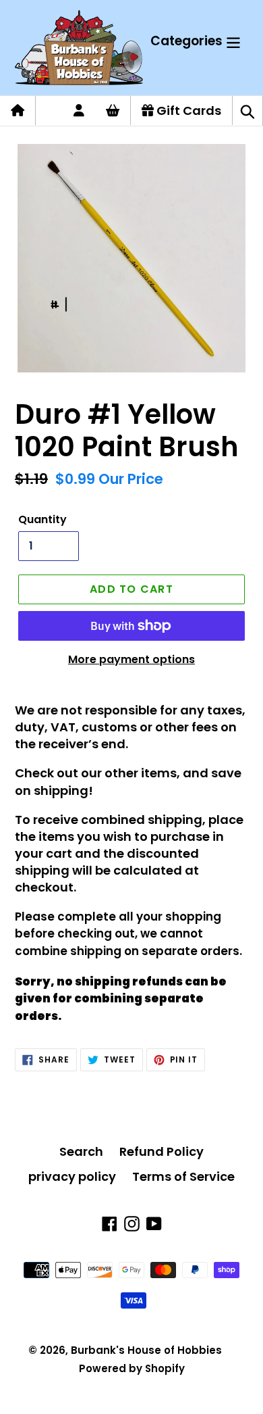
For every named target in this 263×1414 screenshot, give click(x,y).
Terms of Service (183, 1176)
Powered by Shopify (132, 1368)
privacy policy (72, 1176)
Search (81, 1151)
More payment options (131, 659)
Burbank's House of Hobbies (146, 1350)
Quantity (42, 519)
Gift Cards (187, 110)
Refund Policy (161, 1151)
